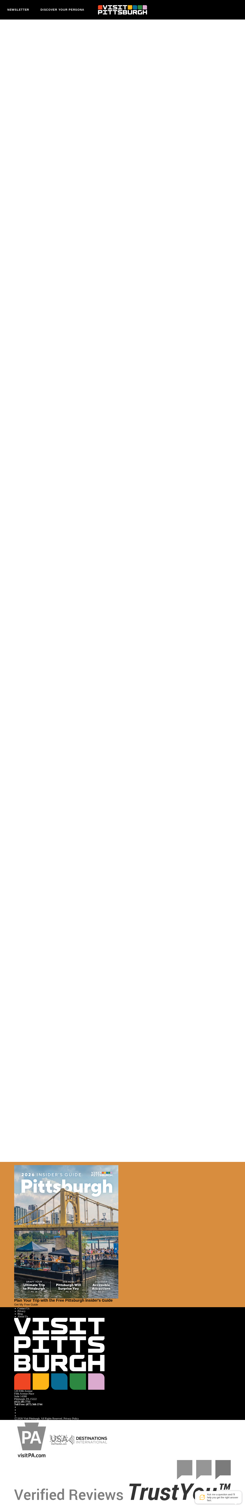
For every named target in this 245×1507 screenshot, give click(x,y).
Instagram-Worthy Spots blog (60, 701)
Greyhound (43, 250)
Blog (20, 1313)
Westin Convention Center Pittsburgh (63, 321)
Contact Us (23, 1308)
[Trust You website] (122, 1480)
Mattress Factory (180, 399)
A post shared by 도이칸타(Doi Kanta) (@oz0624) (82, 174)
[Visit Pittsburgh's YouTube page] (19, 1412)
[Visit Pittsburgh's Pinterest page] (19, 1415)
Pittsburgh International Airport (55, 231)
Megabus (102, 250)
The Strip (97, 389)
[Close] (8, 1163)
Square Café (64, 367)
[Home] (122, 10)
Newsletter (18, 9)
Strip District (59, 377)
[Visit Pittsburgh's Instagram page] (19, 1409)
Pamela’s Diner (193, 372)
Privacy (22, 1311)
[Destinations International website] (87, 1439)
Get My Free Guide (26, 1304)
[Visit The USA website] (59, 1439)
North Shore (96, 394)
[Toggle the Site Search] (226, 10)
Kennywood (48, 659)
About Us (23, 1316)
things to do (217, 48)
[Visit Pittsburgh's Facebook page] (19, 1407)
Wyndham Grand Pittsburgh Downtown (64, 316)
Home (25, 34)
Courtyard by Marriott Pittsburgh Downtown (67, 326)
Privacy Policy (71, 1418)
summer (26, 48)
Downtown (149, 394)
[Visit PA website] (31, 1439)
